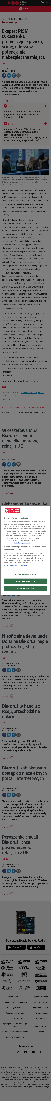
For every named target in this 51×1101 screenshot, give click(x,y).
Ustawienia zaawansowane (25, 574)
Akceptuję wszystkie (25, 588)
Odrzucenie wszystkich (25, 581)
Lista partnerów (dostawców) (15, 565)
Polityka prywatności (22, 543)
